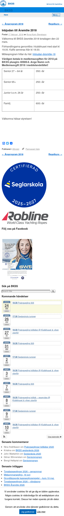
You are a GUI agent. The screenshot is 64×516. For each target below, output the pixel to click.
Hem (6, 14)
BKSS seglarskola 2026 (27, 450)
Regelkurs (55, 23)
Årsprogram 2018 (12, 23)
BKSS (9, 10)
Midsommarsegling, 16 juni (17, 474)
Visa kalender (54, 436)
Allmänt (15, 148)
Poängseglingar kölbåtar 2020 (39, 446)
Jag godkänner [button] (27, 511)
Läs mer (41, 511)
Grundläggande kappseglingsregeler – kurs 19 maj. (29, 478)
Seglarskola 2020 (32, 453)
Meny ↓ (56, 14)
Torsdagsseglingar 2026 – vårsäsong (22, 481)
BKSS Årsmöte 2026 (14, 484)
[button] (4, 436)
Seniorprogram (34, 457)
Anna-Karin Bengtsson (36, 34)
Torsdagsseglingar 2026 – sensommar (23, 471)
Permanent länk (33, 148)
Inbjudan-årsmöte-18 (44, 54)
